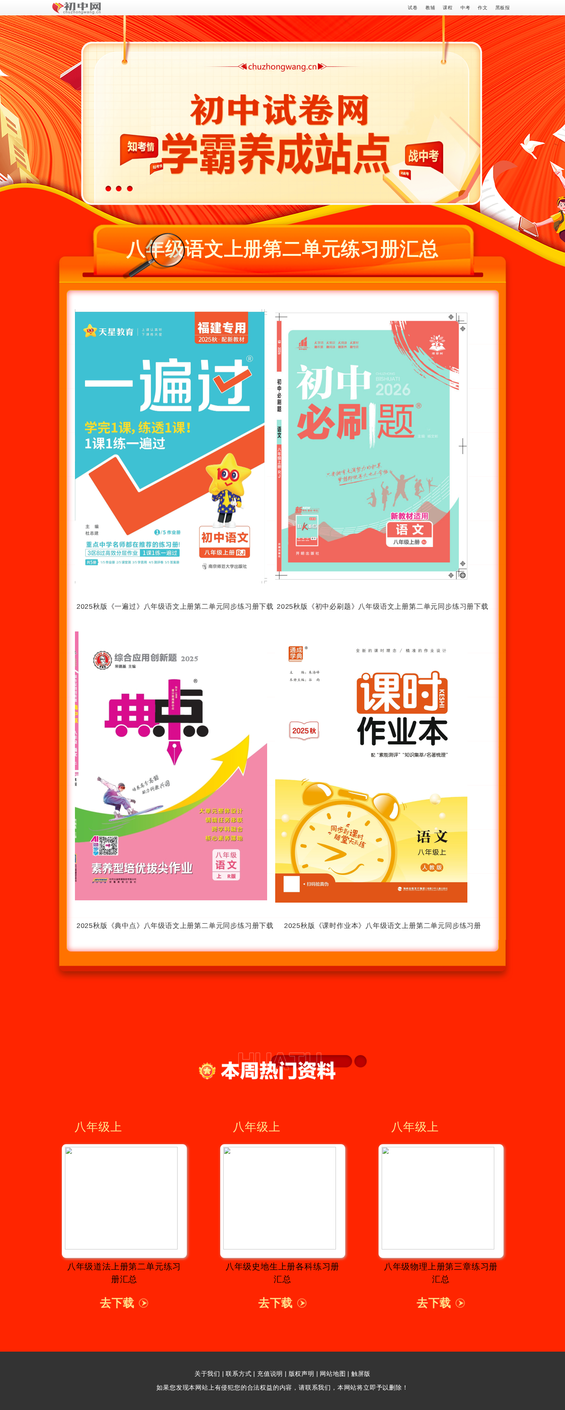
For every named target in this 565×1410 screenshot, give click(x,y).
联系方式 (238, 1373)
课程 (448, 7)
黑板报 (502, 7)
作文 (483, 7)
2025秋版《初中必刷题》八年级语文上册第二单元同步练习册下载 (383, 606)
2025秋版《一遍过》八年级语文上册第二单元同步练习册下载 (175, 606)
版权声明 (301, 1373)
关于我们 (207, 1373)
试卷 (413, 7)
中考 (465, 7)
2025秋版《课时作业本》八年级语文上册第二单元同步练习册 (382, 926)
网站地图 (333, 1373)
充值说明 (270, 1373)
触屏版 (361, 1373)
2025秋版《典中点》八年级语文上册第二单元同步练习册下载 (175, 926)
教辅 (430, 7)
